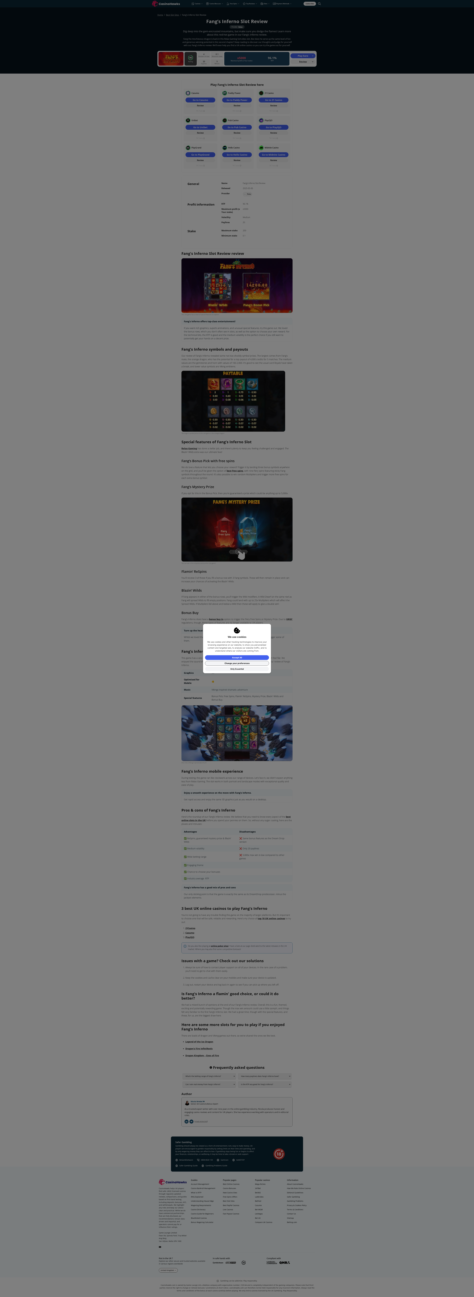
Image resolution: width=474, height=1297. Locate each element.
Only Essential (237, 669)
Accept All (237, 657)
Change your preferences (237, 663)
